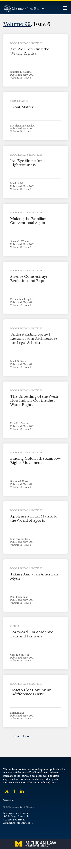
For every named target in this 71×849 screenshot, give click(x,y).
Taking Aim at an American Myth (34, 576)
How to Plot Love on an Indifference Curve (31, 692)
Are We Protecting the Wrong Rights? (29, 51)
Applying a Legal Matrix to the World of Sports (33, 518)
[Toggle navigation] (65, 8)
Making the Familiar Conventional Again (28, 221)
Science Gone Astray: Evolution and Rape (28, 278)
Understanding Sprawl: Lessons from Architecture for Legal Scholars (33, 338)
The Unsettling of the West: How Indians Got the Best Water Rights (34, 400)
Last (26, 736)
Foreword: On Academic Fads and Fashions (31, 634)
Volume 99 (17, 24)
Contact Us (9, 800)
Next (15, 736)
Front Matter (22, 107)
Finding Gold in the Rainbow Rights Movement (35, 460)
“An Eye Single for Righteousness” (26, 163)
